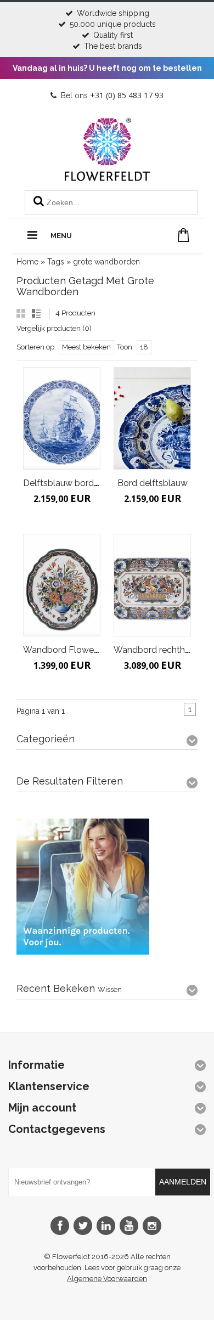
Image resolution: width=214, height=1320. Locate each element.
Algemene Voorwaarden (107, 1278)
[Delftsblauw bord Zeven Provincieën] (62, 418)
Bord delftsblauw (152, 483)
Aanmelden (182, 1181)
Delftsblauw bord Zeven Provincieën (97, 483)
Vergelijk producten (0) (54, 328)
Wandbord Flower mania (73, 650)
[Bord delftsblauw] (152, 418)
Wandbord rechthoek (157, 650)
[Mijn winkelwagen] (183, 235)
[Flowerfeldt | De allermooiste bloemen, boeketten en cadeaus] (107, 176)
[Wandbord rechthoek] (152, 584)
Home (27, 261)
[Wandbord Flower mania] (62, 584)
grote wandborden (106, 261)
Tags (55, 261)
